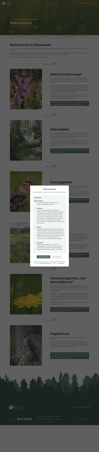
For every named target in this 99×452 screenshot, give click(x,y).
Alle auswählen (57, 257)
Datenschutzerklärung (45, 263)
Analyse (39, 227)
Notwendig (40, 201)
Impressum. (61, 263)
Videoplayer (40, 242)
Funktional (39, 208)
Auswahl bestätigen (43, 257)
